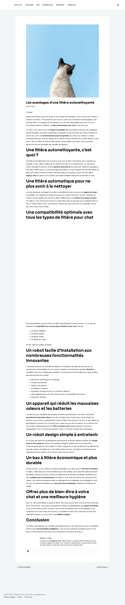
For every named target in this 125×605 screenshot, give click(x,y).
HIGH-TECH (18, 5)
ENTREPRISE (60, 5)
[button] (118, 5)
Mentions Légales (9, 597)
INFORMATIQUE (48, 5)
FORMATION (71, 5)
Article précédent (23, 567)
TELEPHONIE (29, 5)
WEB (38, 5)
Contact (19, 597)
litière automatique (74, 161)
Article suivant (103, 567)
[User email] (28, 551)
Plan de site (28, 597)
